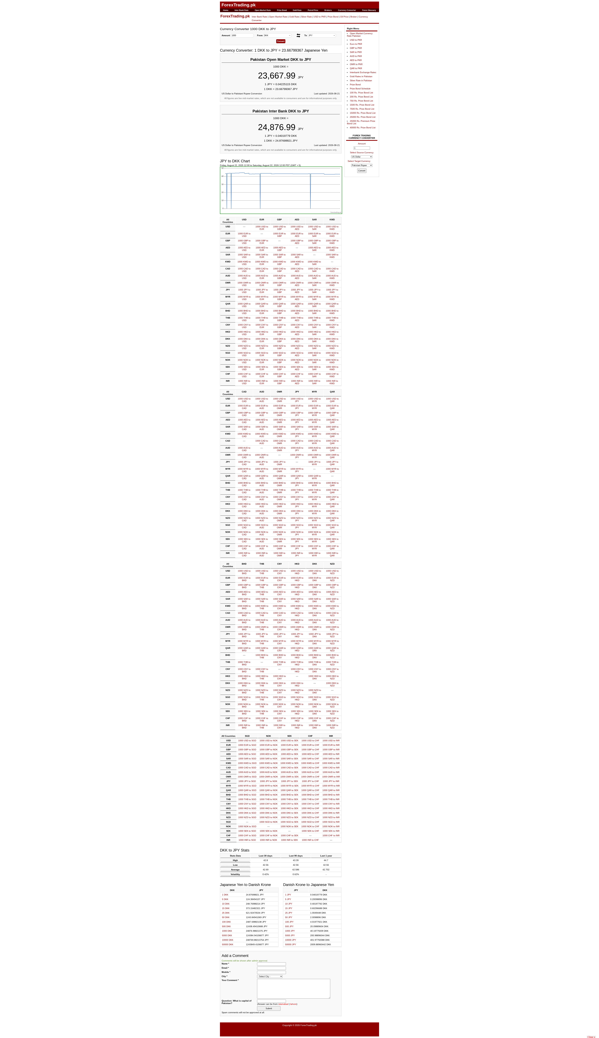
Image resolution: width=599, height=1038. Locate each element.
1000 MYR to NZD (332, 642)
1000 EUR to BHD (244, 579)
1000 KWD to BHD (244, 607)
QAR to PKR (356, 68)
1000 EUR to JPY (297, 406)
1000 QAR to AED (297, 304)
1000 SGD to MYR (314, 526)
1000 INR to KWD (332, 382)
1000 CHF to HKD (297, 719)
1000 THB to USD (244, 319)
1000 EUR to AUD (261, 406)
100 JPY (289, 922)
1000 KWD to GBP (279, 262)
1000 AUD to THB (262, 621)
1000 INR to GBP (279, 382)
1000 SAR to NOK (268, 758)
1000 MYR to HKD (297, 642)
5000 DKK (227, 935)
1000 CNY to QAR (332, 498)
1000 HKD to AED (297, 333)
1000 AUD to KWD (332, 276)
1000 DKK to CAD (244, 512)
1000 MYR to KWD (332, 297)
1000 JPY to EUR (262, 290)
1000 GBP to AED (297, 241)
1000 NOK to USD (244, 361)
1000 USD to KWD (332, 227)
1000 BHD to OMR (279, 484)
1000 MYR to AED (296, 297)
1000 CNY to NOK (269, 804)
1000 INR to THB (262, 726)
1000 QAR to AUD (261, 477)
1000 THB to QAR (332, 491)
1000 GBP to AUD (261, 413)
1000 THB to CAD (244, 491)
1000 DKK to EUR (262, 340)
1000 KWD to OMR (279, 435)
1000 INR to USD (244, 382)
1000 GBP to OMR (279, 413)
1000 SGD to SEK (289, 822)
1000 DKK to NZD (332, 684)
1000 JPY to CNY (279, 635)
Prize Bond (282, 10)
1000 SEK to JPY (297, 540)
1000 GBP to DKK (314, 586)
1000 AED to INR (331, 754)
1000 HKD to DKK (314, 677)
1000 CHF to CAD (244, 547)
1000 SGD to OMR (279, 526)
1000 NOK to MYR (314, 533)
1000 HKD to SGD (247, 808)
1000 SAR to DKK (314, 600)
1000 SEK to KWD (332, 368)
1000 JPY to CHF (310, 781)
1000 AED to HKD (297, 593)
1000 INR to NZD (332, 726)
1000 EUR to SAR (314, 234)
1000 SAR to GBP (279, 255)
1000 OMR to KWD (332, 283)
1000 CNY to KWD (332, 326)
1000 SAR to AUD (262, 428)
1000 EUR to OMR (279, 406)
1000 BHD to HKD (297, 656)
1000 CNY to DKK (314, 670)
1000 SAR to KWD (332, 255)
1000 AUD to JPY (297, 449)
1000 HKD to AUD (261, 505)
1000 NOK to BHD (244, 705)
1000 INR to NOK (268, 840)
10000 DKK (227, 940)
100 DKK (226, 922)
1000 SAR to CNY (279, 600)
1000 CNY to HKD (297, 670)
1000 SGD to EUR (261, 354)
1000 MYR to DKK (314, 642)
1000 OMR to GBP (279, 283)
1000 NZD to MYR (314, 519)
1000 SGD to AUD (261, 526)
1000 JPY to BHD (244, 635)
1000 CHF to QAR (332, 547)
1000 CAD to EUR (262, 269)
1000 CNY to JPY (297, 498)
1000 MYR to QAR (332, 470)
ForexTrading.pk (239, 4)
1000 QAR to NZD (332, 649)
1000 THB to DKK (314, 663)
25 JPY (288, 913)
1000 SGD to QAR (332, 526)
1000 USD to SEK (289, 740)
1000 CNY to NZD (332, 670)
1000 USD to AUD (261, 399)
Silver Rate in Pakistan (361, 80)
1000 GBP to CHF (310, 749)
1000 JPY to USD (244, 290)
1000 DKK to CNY (279, 684)
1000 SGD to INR (331, 822)
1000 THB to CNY (279, 663)
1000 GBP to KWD (332, 241)
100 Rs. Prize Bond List (361, 92)
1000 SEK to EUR (262, 368)
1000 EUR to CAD (244, 406)
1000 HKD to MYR (314, 505)
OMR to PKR (356, 64)
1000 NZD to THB (262, 691)
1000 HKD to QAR (332, 505)
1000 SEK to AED (297, 368)
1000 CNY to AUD (261, 498)
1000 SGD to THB (261, 698)
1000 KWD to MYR (314, 435)
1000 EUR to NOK (269, 745)
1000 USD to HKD (297, 572)
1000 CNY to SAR (314, 326)
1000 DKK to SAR (314, 340)
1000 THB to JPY (297, 491)
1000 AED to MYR (314, 421)
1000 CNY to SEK (289, 804)
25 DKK (225, 913)
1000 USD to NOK (269, 740)
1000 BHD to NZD (332, 656)
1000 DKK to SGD (247, 813)
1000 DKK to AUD (262, 512)
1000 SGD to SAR (314, 354)
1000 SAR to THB (262, 600)
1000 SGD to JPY (297, 526)
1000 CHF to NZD (332, 719)
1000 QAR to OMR (279, 477)
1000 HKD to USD (244, 333)
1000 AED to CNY (279, 593)
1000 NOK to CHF (310, 826)
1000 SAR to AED (297, 255)
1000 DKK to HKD (297, 684)
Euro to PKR (356, 44)
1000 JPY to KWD (332, 290)
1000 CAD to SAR (314, 269)
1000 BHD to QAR (332, 484)
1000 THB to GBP (279, 319)
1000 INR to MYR (314, 554)
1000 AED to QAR (332, 421)
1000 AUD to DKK (314, 621)
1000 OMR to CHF (310, 776)
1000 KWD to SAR (314, 262)
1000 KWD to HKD (297, 607)
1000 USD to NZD (332, 572)
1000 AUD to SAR (314, 276)
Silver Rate (306, 16)
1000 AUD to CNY (279, 621)
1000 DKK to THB (262, 684)
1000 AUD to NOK (268, 772)
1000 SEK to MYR (314, 540)
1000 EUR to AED (297, 234)
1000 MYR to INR (331, 785)
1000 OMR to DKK (314, 628)
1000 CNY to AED (297, 326)
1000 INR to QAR (332, 554)
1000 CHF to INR (331, 835)
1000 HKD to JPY (297, 505)
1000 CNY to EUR (262, 326)
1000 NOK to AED (297, 361)
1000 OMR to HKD (297, 628)
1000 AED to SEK (289, 754)
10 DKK (225, 904)
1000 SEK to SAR (314, 368)
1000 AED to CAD (244, 421)
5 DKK (225, 899)
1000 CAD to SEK (289, 767)
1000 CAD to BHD (244, 614)
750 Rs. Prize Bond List (361, 100)
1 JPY (288, 894)
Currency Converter (347, 10)
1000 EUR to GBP (279, 234)
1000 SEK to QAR (332, 540)
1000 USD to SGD (247, 740)
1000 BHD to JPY (297, 484)
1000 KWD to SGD (247, 763)
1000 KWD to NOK (268, 763)
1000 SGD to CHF (310, 822)
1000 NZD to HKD (297, 691)
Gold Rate (297, 10)
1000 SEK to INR (331, 831)
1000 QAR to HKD (297, 649)
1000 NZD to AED (297, 347)
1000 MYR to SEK (289, 785)
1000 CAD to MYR (314, 442)
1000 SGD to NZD (332, 698)
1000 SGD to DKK (314, 698)
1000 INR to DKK (315, 726)
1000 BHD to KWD (332, 312)
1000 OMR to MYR (314, 456)
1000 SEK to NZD (332, 712)
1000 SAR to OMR (279, 428)
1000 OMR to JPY (297, 456)
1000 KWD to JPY (297, 435)
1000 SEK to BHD (244, 712)
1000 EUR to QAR (332, 406)
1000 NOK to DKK (314, 705)
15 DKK (225, 908)
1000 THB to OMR (279, 491)
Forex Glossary (369, 10)
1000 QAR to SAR (314, 304)
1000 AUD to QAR (332, 449)
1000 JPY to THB (262, 635)
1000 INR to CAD (244, 554)
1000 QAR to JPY (297, 477)
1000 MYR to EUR (261, 297)
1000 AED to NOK (268, 754)
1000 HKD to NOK (269, 808)
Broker (353, 16)
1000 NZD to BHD (244, 691)
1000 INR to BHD (244, 726)
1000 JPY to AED (297, 290)
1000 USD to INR (331, 740)
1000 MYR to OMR (279, 470)
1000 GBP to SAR (314, 241)
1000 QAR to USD (244, 304)
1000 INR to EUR (262, 382)
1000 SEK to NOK (268, 831)
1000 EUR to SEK (289, 745)
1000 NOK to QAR (332, 533)
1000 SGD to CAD (244, 526)
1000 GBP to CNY (279, 586)
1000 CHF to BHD (244, 719)
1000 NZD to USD (244, 347)
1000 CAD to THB (262, 614)
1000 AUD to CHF (310, 772)
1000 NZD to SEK (289, 817)
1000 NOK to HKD (297, 705)
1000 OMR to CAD (244, 456)
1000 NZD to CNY (279, 691)
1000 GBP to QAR (332, 413)
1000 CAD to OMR (279, 442)
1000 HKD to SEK (289, 808)
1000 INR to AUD (262, 554)
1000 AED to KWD (332, 248)
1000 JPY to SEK (289, 781)
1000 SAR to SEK (289, 758)
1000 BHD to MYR (314, 484)
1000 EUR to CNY (279, 579)
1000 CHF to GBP (279, 375)
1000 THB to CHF (310, 799)
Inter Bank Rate (241, 10)
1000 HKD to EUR (262, 333)
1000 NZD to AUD (261, 519)
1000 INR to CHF (310, 840)
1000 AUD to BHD (244, 621)
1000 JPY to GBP (279, 290)
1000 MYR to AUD (261, 470)
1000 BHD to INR (331, 795)
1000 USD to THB (262, 572)
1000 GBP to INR (331, 749)
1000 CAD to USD (244, 269)
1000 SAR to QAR (332, 428)
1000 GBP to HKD (297, 586)
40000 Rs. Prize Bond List (362, 127)
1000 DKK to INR (331, 813)
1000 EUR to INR (331, 745)
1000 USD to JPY (297, 399)
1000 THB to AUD (262, 491)
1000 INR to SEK (289, 840)
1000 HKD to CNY (279, 677)
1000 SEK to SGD (247, 831)
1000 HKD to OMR (279, 505)
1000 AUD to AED (297, 276)
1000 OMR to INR (331, 776)
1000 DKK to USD (244, 340)
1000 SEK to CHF (310, 831)
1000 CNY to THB (262, 670)
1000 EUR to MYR (314, 406)
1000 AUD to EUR (262, 276)
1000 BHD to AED (297, 312)
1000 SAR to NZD (332, 600)
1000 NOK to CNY (279, 705)
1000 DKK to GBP (279, 340)
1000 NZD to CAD (244, 519)
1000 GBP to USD (244, 241)
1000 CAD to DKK (314, 614)
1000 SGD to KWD (332, 354)
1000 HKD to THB (262, 677)
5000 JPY (290, 935)
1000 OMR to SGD (247, 776)
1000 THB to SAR (314, 319)
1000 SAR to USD (244, 255)
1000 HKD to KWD (332, 333)
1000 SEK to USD (244, 368)
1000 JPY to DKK (315, 635)
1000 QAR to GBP (279, 304)
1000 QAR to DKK (314, 649)
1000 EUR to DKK (314, 579)
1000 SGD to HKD (297, 698)
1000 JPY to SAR (314, 290)
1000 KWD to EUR (261, 262)
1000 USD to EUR (262, 227)
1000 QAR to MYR (314, 477)
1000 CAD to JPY (297, 442)
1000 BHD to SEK (289, 795)
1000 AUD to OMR (279, 449)
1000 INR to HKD (297, 726)
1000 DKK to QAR (332, 512)
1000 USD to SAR (314, 227)
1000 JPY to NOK (268, 781)
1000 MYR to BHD (244, 642)
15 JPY (288, 908)
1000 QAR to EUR (261, 304)
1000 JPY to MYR (314, 463)
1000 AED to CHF (310, 754)
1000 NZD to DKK (314, 691)
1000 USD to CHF (310, 740)
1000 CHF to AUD (261, 547)
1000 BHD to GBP (279, 312)
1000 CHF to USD (244, 375)
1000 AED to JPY (297, 421)
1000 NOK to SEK (289, 826)
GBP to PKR (356, 48)
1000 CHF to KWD (332, 375)
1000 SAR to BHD (244, 600)
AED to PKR (356, 60)
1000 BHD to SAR (314, 312)
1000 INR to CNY (279, 726)
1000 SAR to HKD (297, 600)
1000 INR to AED (297, 382)
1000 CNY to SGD (247, 804)
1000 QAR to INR (331, 790)
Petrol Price (313, 10)
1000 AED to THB (262, 593)
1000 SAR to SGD (247, 758)
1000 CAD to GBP (279, 269)
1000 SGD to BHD (244, 698)
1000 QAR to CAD (244, 477)
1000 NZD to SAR (314, 347)
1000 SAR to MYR (314, 428)
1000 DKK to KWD (332, 340)
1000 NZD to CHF (310, 817)
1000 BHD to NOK (269, 795)
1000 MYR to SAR (314, 297)
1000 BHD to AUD (261, 484)
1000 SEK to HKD (297, 712)
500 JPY (289, 926)
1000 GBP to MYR (314, 413)
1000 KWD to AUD (261, 435)
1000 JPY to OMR (279, 463)
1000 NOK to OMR (279, 533)
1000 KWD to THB (261, 607)
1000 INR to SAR (314, 382)
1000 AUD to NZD (332, 621)
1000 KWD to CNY (279, 607)
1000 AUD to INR (331, 772)
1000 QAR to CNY (279, 649)
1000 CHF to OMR (279, 547)
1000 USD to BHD (244, 572)
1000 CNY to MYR (314, 498)
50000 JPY (290, 944)
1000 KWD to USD (244, 262)
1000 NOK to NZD (332, 705)
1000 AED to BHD (244, 593)
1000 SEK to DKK (315, 712)
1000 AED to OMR (279, 421)
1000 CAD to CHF (310, 767)
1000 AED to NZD (332, 593)
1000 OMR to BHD (244, 628)
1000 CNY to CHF (310, 804)
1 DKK (225, 894)
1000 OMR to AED (297, 283)
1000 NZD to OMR (279, 519)
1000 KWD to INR (331, 763)
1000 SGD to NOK (268, 822)
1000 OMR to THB (261, 628)
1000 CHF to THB (262, 719)
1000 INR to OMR (279, 554)
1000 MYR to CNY (279, 642)
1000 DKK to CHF (310, 813)
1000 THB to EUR (262, 319)
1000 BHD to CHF (310, 795)
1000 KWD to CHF (310, 763)
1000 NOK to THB (261, 705)
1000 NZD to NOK (269, 817)
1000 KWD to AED (297, 262)
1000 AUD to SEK (289, 772)
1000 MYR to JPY (296, 470)
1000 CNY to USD (244, 326)
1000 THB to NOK (268, 799)
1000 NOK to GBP (279, 361)
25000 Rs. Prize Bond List (362, 117)
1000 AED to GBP (279, 248)
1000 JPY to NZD (332, 635)
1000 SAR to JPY (297, 428)
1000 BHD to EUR (262, 312)
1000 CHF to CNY (279, 719)
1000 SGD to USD (244, 354)
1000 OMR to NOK (268, 776)
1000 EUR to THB (262, 579)
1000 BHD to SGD (247, 795)
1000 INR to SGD (247, 840)
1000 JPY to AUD (262, 463)
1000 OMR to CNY (279, 628)
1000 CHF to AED (297, 375)
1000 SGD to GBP (279, 354)
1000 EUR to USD (244, 234)
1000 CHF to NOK (269, 835)
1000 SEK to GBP (279, 368)
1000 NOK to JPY (297, 533)
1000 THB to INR (331, 799)
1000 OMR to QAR (332, 456)
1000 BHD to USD (244, 312)
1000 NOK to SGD (247, 826)
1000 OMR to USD (244, 283)
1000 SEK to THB (262, 712)
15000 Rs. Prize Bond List (362, 113)
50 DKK (225, 917)
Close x (591, 1037)
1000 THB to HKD (297, 663)
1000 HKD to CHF (310, 808)
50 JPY (288, 917)
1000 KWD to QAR (332, 435)
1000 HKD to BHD (244, 677)
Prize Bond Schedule (360, 88)
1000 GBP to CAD (244, 413)
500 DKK (226, 926)
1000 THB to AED (297, 319)
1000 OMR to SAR (314, 283)
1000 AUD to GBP (279, 276)
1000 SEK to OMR (279, 540)
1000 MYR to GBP (279, 297)
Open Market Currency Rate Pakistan (360, 34)
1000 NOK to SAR (314, 361)
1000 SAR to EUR (262, 255)
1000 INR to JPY (297, 554)
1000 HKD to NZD (332, 677)
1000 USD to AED (297, 227)
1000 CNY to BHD (244, 670)
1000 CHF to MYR (314, 547)
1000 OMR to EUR (261, 283)
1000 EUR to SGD (247, 745)
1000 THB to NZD (332, 663)
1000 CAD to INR (331, 767)
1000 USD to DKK (314, 572)
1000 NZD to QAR (332, 519)
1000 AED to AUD (262, 421)
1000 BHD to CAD (244, 484)
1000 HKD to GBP (279, 333)
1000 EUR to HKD (297, 579)
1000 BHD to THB (262, 656)
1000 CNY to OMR (279, 498)
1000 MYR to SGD (247, 785)
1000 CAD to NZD (332, 614)
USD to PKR (320, 16)
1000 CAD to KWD (332, 269)
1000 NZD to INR (331, 817)
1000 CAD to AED (297, 269)
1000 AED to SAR (314, 248)
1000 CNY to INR (331, 804)
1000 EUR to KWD (332, 234)
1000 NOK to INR (331, 826)
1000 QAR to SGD (247, 790)
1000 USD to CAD (244, 399)
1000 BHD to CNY (279, 656)
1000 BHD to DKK (314, 656)
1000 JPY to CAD (244, 463)
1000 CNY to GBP (279, 326)
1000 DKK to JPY (297, 512)
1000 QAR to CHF (310, 790)
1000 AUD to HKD (297, 621)
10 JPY (288, 904)
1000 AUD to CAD (244, 449)
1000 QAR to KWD (332, 304)
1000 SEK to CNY (279, 712)
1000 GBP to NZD (332, 586)
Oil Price (344, 16)
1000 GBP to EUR (262, 241)
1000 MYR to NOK (268, 785)
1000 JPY (290, 931)
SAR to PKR (356, 52)
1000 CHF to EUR (262, 375)
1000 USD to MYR (314, 399)
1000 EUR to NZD (332, 579)
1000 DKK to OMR (279, 512)
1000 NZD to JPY (297, 519)
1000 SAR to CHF (310, 758)
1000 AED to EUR (262, 248)
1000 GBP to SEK (289, 749)
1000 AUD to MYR (314, 449)
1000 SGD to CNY (279, 698)
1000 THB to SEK (289, 799)
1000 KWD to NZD (332, 607)
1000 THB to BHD (244, 663)
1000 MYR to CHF (310, 785)
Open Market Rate (263, 10)
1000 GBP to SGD (247, 749)
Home (225, 10)
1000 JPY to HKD (297, 635)
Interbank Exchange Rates (363, 72)
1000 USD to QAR (332, 399)
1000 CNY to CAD (244, 498)
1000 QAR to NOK (268, 790)
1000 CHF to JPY (297, 547)
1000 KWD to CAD (244, 435)
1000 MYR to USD (244, 297)
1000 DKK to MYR (314, 512)
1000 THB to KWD (332, 319)
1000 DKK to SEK (289, 813)
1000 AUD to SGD (247, 772)
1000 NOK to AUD (261, 533)
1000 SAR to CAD (244, 428)
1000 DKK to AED (297, 340)
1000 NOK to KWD (332, 361)
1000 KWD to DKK (314, 607)
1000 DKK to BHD (244, 684)
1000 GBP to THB (262, 586)
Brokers (328, 10)
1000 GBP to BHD (244, 586)
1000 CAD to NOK (269, 767)
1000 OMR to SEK (289, 776)
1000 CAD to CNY (279, 614)
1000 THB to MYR (314, 491)
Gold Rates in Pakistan (361, 76)
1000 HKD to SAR (314, 333)
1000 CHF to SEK (289, 835)
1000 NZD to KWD (332, 347)
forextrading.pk (336, 212)
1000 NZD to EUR (262, 347)
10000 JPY (290, 940)
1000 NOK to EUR (261, 361)
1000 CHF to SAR (314, 375)
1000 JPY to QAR (332, 463)
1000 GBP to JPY (297, 413)
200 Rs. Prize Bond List (361, 96)
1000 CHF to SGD (247, 835)
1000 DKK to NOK (268, 813)
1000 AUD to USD (244, 276)
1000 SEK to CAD (244, 540)
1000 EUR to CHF (310, 745)
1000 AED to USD (244, 248)
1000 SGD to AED (297, 354)
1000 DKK (227, 931)
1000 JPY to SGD (247, 781)
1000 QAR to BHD (244, 649)
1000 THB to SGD (247, 799)
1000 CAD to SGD (247, 767)
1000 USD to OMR (279, 399)
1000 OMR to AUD (261, 456)
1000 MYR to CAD (244, 470)
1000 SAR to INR (331, 758)
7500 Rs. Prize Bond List (362, 109)
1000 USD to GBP (279, 227)
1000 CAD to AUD (261, 442)
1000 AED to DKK (315, 593)
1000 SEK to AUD (262, 540)
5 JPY (288, 899)
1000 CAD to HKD (297, 614)
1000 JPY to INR (331, 781)
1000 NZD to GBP (279, 347)
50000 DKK (227, 944)
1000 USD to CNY (279, 572)
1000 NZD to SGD (247, 817)
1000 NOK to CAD (244, 533)
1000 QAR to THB (261, 649)
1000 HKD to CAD (244, 505)
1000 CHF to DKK (314, 719)
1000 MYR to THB (261, 642)
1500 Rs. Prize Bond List (362, 105)
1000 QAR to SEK (289, 790)
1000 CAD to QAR (332, 442)
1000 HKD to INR (331, 808)
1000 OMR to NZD (332, 628)
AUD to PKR (356, 56)
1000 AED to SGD (247, 754)
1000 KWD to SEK (289, 763)
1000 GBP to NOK (269, 749)
